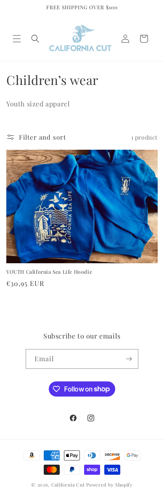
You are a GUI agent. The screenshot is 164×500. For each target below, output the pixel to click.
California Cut (69, 484)
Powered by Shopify (109, 484)
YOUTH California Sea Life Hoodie (49, 272)
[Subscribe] (128, 359)
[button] (17, 38)
